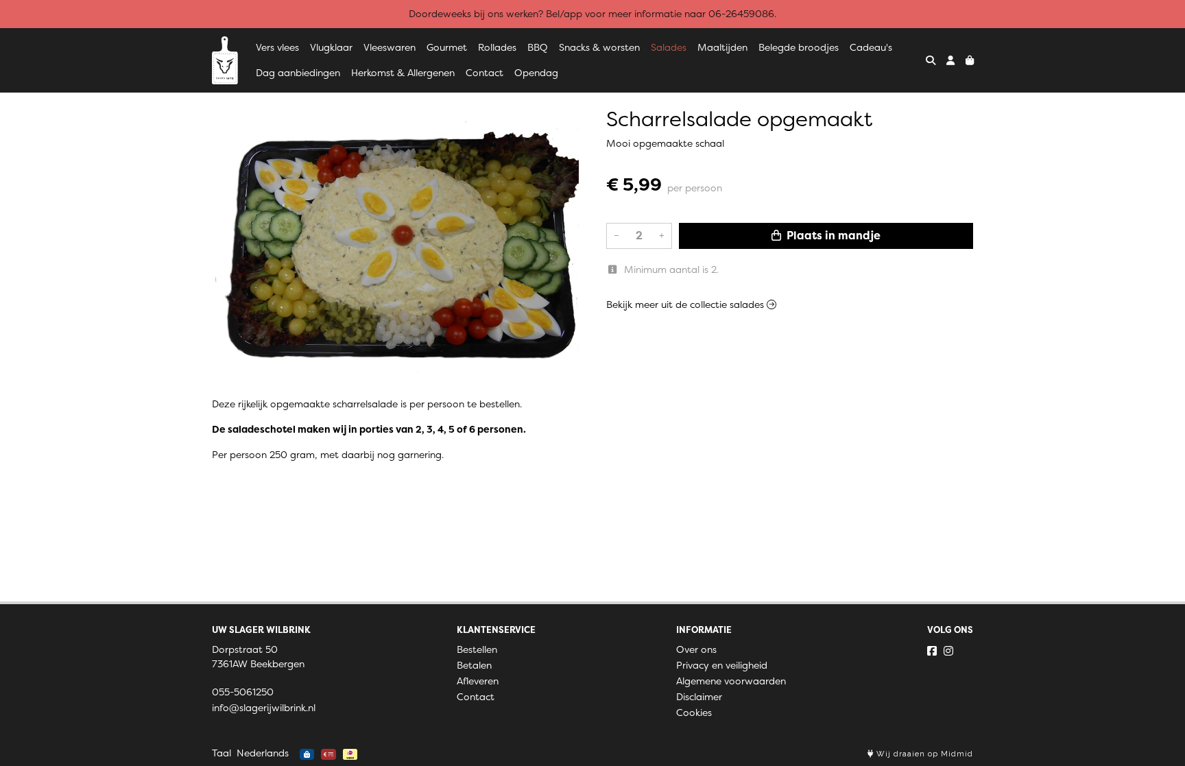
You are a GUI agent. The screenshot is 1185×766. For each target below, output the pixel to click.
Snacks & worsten (599, 47)
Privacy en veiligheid (721, 665)
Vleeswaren (389, 47)
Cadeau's (871, 47)
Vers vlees (277, 47)
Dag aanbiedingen (298, 73)
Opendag (536, 73)
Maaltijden (722, 47)
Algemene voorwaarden (731, 681)
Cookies (694, 712)
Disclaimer (699, 697)
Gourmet (447, 47)
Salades (668, 47)
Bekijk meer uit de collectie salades (686, 304)
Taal (221, 753)
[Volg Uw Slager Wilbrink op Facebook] (932, 651)
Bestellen (477, 649)
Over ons (696, 649)
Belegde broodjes (798, 47)
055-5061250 (243, 692)
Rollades (497, 47)
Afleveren (478, 681)
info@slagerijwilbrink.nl (263, 708)
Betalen (474, 665)
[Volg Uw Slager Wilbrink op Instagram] (948, 651)
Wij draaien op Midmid (923, 754)
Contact (484, 73)
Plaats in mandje (832, 235)
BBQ (537, 47)
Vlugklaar (331, 47)
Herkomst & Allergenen (403, 73)
